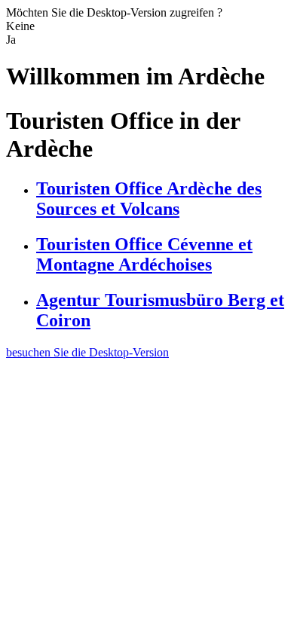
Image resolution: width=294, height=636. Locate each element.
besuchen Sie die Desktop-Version (87, 352)
